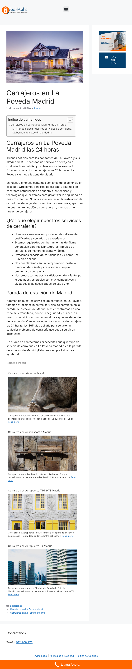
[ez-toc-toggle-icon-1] (68, 120)
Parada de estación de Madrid (34, 132)
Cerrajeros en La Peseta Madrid (27, 609)
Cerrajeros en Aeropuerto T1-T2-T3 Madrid (34, 490)
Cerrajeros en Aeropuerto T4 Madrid (30, 546)
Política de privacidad (61, 655)
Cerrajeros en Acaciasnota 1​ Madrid (30, 432)
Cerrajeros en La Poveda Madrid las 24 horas (38, 124)
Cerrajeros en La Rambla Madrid (27, 612)
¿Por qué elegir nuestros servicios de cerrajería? (44, 128)
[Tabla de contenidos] (70, 119)
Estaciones (16, 605)
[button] (66, 9)
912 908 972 (24, 642)
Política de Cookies (87, 655)
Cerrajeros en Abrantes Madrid (27, 373)
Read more (13, 422)
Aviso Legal (40, 655)
